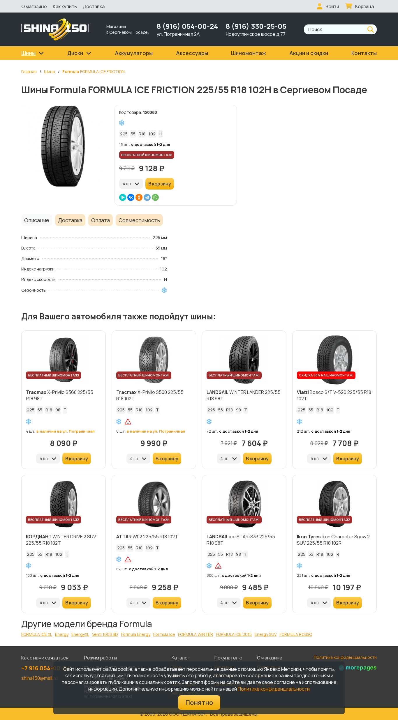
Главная (29, 71)
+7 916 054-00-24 (45, 668)
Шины (49, 71)
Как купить (65, 6)
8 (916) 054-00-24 (187, 26)
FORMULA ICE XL (36, 634)
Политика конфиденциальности (345, 657)
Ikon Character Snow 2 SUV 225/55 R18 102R (333, 539)
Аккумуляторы (134, 52)
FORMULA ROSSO (295, 634)
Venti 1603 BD (105, 634)
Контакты (364, 52)
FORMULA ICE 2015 (234, 634)
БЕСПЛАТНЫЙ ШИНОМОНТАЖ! (146, 155)
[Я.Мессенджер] (122, 197)
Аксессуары (192, 52)
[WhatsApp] (155, 197)
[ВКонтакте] (130, 197)
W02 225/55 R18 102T (147, 536)
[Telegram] (147, 197)
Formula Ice (164, 634)
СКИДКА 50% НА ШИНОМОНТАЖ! (326, 375)
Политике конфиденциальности (274, 689)
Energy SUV (266, 634)
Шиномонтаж (248, 52)
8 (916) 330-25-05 (256, 26)
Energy (61, 634)
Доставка (94, 6)
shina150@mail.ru (39, 678)
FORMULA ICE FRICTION (93, 71)
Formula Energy (135, 634)
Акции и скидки (308, 52)
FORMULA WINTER (195, 634)
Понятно (199, 702)
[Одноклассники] (138, 197)
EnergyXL (80, 634)
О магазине (34, 6)
